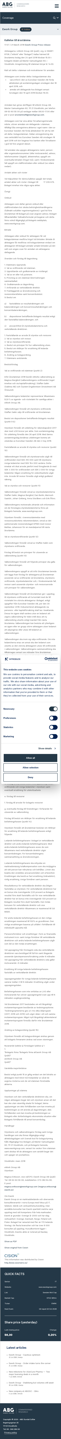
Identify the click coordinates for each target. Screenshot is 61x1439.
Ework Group (31, 45)
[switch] (53, 718)
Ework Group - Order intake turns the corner (30, 1363)
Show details (45, 748)
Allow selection (30, 767)
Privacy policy (10, 1432)
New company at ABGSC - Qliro (23, 1391)
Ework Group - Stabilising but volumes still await (31, 1383)
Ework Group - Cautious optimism (24, 1355)
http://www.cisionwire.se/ (15, 1263)
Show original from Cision (16, 1248)
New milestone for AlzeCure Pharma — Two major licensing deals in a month (29, 1373)
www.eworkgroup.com (48, 1287)
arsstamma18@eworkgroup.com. (30, 115)
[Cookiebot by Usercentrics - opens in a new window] (45, 659)
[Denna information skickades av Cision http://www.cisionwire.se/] (11, 1255)
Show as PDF (10, 1241)
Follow (27, 29)
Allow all (30, 758)
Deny (30, 777)
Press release (44, 45)
